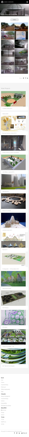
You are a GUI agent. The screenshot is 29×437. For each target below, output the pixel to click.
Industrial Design (4, 384)
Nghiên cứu (3, 421)
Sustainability (4, 403)
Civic (2, 380)
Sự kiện (2, 424)
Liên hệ (2, 414)
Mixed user (3, 387)
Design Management (5, 396)
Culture (2, 382)
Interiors (3, 401)
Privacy (2, 412)
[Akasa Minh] (7, 1)
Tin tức (2, 419)
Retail (2, 391)
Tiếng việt (25, 433)
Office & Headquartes (5, 389)
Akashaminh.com (11, 431)
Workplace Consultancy (6, 405)
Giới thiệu (3, 410)
